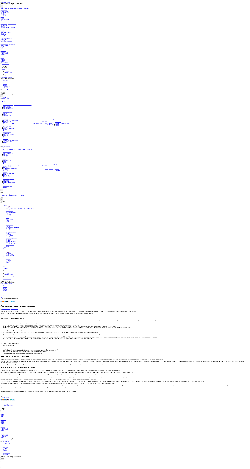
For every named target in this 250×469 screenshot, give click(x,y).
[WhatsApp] (10, 301)
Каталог (7, 207)
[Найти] (2, 6)
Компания (8, 259)
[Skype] (12, 301)
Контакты (3, 423)
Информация (3, 424)
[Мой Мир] (5, 301)
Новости (2, 421)
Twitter (4, 82)
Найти (2, 459)
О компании (3, 420)
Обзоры (2, 437)
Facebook (5, 81)
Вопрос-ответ (4, 436)
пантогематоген (32, 387)
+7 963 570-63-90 (4, 62)
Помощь (2, 431)
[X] (7, 301)
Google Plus (5, 87)
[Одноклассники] (3, 301)
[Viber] (8, 301)
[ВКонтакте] (1, 301)
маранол (38, 387)
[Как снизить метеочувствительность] (9, 309)
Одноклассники (6, 86)
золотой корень (133, 385)
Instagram (5, 84)
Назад (8, 206)
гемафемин (43, 387)
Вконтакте (5, 80)
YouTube (5, 85)
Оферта (2, 430)
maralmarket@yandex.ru (6, 77)
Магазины (3, 427)
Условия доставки (4, 429)
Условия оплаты (4, 428)
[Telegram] (14, 301)
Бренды (2, 416)
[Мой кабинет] (1, 191)
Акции (2, 415)
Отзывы (2, 422)
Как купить (8, 253)
